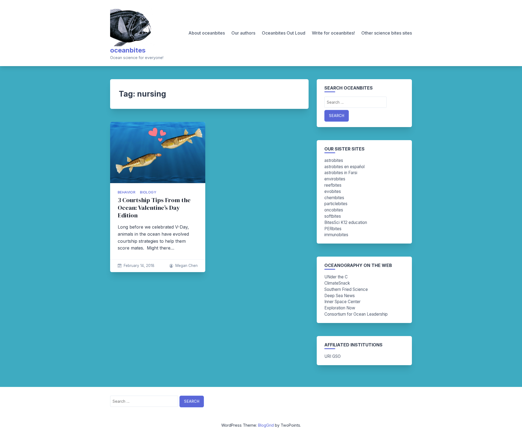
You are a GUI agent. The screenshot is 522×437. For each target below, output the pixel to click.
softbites (332, 216)
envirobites (334, 178)
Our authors (243, 33)
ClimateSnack (337, 283)
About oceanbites (206, 33)
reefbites (332, 185)
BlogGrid (266, 425)
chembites (334, 197)
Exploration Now (339, 307)
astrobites (333, 160)
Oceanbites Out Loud (283, 33)
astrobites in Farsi (340, 172)
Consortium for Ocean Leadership (356, 314)
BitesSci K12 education (345, 222)
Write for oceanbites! (333, 33)
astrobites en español (344, 166)
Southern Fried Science (346, 289)
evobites (332, 191)
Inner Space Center (342, 301)
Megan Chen (186, 265)
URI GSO (332, 356)
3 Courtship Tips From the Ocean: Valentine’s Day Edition (154, 208)
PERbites (332, 228)
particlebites (335, 203)
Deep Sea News (339, 295)
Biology (148, 192)
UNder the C (336, 276)
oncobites (333, 210)
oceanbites (127, 50)
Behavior (126, 192)
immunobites (336, 234)
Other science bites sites (386, 33)
